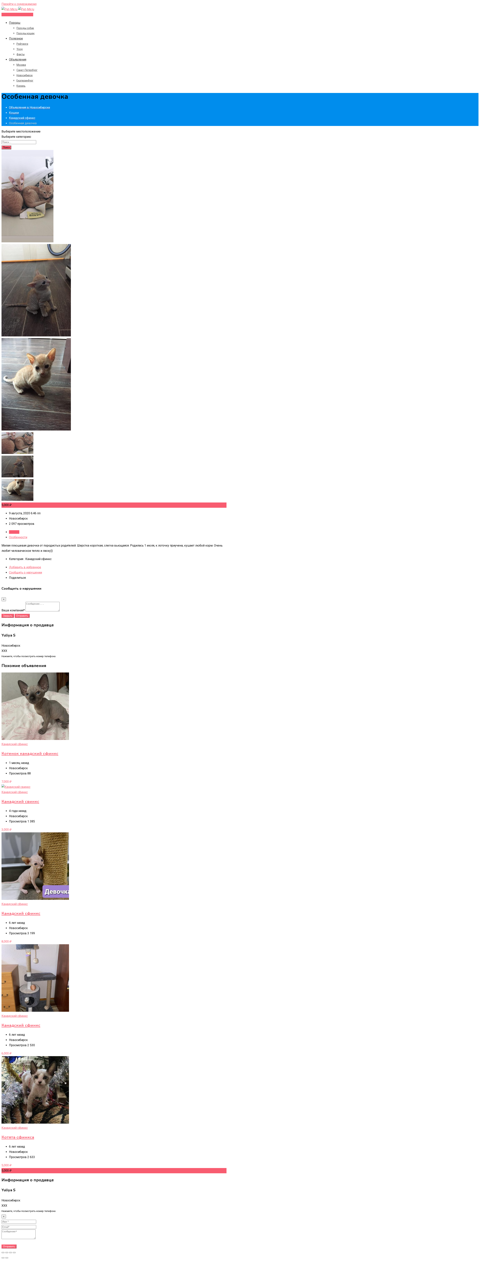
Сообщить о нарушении (25, 572)
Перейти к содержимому (19, 4)
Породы (14, 23)
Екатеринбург (24, 80)
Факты (20, 54)
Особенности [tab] (18, 537)
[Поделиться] (6, 1252)
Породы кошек (25, 33)
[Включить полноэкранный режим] (10, 1252)
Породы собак (25, 28)
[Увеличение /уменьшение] (14, 1252)
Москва (21, 64)
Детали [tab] (14, 532)
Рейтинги (22, 43)
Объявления (17, 59)
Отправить (22, 615)
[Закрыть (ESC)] (3, 1252)
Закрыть (7, 615)
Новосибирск (24, 75)
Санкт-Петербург (27, 70)
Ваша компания (13, 610)
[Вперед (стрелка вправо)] (6, 1257)
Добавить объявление (17, 14)
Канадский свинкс (20, 801)
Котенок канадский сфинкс (30, 753)
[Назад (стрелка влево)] (3, 1257)
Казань (21, 85)
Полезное (16, 38)
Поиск (6, 147)
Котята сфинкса (18, 1137)
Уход (19, 49)
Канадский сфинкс (15, 744)
